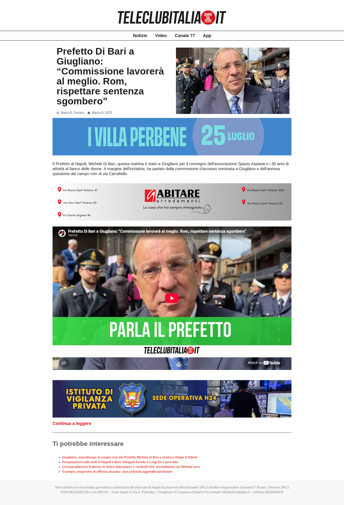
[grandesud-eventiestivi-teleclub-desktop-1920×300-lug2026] (172, 136)
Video (161, 35)
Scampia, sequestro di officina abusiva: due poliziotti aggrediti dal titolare (117, 471)
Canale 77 (185, 35)
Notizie (140, 35)
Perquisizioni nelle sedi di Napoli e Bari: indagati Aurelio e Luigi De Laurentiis (120, 462)
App (207, 35)
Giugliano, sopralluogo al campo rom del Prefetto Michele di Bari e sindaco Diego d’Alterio (130, 457)
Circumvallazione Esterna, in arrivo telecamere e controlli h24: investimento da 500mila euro (131, 467)
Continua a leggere (72, 423)
